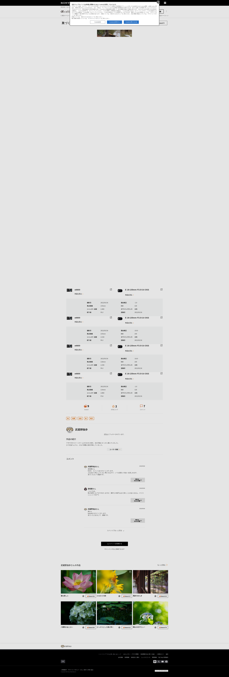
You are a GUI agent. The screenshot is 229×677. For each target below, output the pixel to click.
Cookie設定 (97, 22)
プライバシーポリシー (95, 18)
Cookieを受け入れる (131, 22)
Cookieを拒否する (114, 22)
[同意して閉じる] (158, 1)
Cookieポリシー (90, 17)
